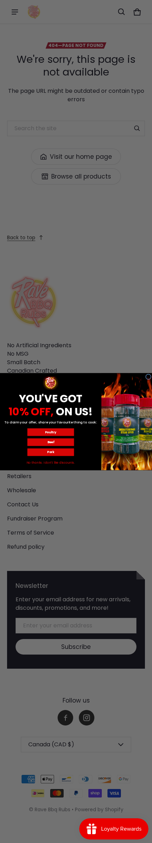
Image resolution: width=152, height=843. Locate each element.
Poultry (50, 432)
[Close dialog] (148, 376)
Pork (50, 452)
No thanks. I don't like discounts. (51, 462)
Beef (50, 442)
